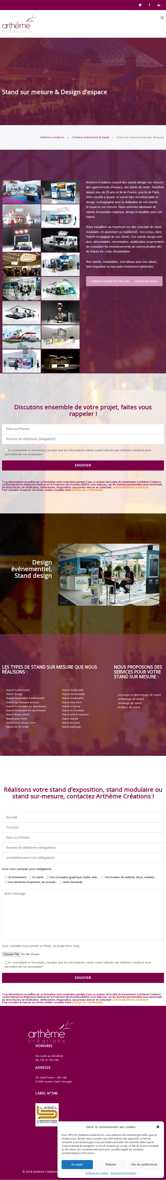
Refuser (110, 1164)
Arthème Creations (52, 137)
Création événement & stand (90, 137)
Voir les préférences (144, 1164)
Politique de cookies (97, 1173)
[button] (158, 1127)
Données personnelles (123, 1173)
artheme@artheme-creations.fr (131, 487)
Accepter (77, 1164)
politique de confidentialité (87, 490)
